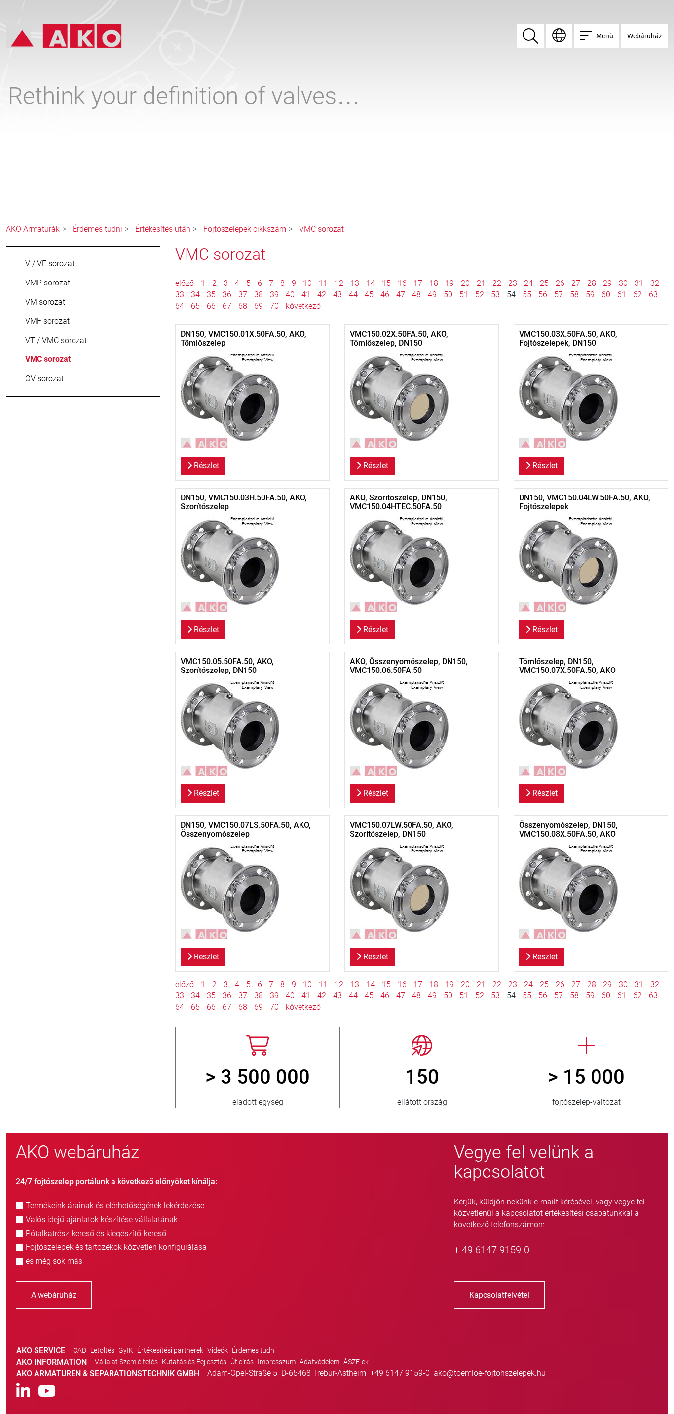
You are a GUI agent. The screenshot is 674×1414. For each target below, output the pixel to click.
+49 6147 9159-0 (400, 1373)
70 (274, 306)
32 (654, 283)
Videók (217, 1350)
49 (432, 294)
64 (179, 306)
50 (448, 294)
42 (321, 294)
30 (623, 283)
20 (465, 283)
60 (605, 294)
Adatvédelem (319, 1362)
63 (653, 294)
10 (307, 283)
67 (227, 306)
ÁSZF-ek (356, 1362)
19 (449, 283)
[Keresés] (530, 36)
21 (481, 283)
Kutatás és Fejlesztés (194, 1362)
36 (227, 294)
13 (354, 283)
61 (621, 294)
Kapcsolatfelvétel (499, 1295)
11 (323, 283)
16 (402, 283)
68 (242, 306)
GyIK (125, 1350)
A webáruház (53, 1295)
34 (195, 294)
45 (369, 294)
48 (416, 294)
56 (542, 294)
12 (339, 283)
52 (479, 294)
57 (558, 294)
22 (496, 283)
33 (179, 294)
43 (337, 294)
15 (386, 283)
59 (590, 294)
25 (544, 283)
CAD (79, 1350)
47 (400, 294)
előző (185, 283)
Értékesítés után (162, 229)
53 (495, 294)
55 (527, 294)
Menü (604, 36)
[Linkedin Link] (23, 1391)
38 (258, 294)
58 (574, 294)
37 (242, 294)
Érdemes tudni (97, 229)
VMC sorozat (321, 229)
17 (417, 283)
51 (463, 294)
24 (528, 283)
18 (433, 283)
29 (607, 283)
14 (370, 283)
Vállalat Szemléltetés (126, 1362)
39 (274, 294)
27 (575, 283)
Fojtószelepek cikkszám (244, 229)
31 (639, 283)
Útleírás (242, 1362)
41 (305, 294)
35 (211, 294)
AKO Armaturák (33, 229)
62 (637, 294)
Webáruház (644, 36)
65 (195, 306)
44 (353, 294)
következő (303, 306)
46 (384, 294)
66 (211, 306)
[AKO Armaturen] (64, 35)
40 (290, 294)
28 (591, 283)
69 (258, 306)
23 (512, 283)
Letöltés (102, 1350)
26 (560, 283)
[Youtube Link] (47, 1391)
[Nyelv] (559, 36)
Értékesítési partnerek (170, 1350)
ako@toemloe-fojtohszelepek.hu (490, 1373)
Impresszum (277, 1362)
